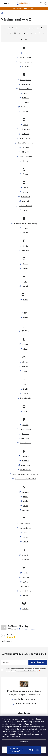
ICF (25, 313)
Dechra (25, 188)
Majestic (25, 371)
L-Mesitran (25, 344)
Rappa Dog (25, 456)
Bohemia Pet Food (25, 89)
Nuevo (25, 393)
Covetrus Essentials (25, 156)
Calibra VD (25, 134)
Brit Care (25, 98)
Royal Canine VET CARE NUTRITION (26, 474)
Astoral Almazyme (25, 62)
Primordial (25, 434)
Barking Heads (25, 80)
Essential (25, 233)
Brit (25, 93)
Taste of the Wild (25, 523)
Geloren (25, 264)
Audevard (25, 66)
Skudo (25, 501)
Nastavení (24, 741)
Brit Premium (25, 107)
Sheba (25, 497)
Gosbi (25, 268)
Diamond (25, 201)
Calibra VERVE (25, 138)
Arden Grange (25, 57)
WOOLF (25, 609)
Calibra (25, 125)
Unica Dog (25, 559)
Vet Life (25, 573)
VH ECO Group (25, 591)
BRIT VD (25, 111)
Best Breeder (25, 84)
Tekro (25, 533)
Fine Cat (25, 246)
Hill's (25, 282)
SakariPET (25, 492)
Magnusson (25, 367)
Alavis (25, 53)
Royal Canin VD (25, 470)
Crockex (25, 161)
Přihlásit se (37, 662)
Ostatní (25, 411)
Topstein (25, 537)
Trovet (25, 542)
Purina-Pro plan (25, 443)
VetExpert (25, 577)
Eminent (25, 228)
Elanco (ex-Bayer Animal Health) (25, 223)
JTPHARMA (25, 331)
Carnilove (25, 147)
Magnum (25, 362)
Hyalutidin (25, 286)
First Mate (25, 250)
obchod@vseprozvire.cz (26, 699)
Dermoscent (25, 197)
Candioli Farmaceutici (25, 143)
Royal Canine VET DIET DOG (25, 479)
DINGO (25, 210)
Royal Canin (25, 465)
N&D (25, 384)
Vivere (25, 595)
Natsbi (25, 389)
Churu (25, 300)
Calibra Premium (25, 129)
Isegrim (25, 317)
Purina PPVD (25, 438)
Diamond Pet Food (25, 206)
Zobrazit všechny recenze (26, 629)
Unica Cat (25, 555)
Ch (42, 27)
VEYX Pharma (25, 586)
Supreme (25, 510)
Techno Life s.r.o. (25, 528)
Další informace (13, 736)
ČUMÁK (25, 174)
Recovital (25, 461)
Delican (25, 192)
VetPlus (25, 582)
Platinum (25, 425)
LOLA (25, 349)
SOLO (25, 506)
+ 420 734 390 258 (26, 703)
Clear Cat (25, 152)
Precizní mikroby (25, 429)
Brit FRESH (25, 102)
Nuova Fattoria (25, 398)
